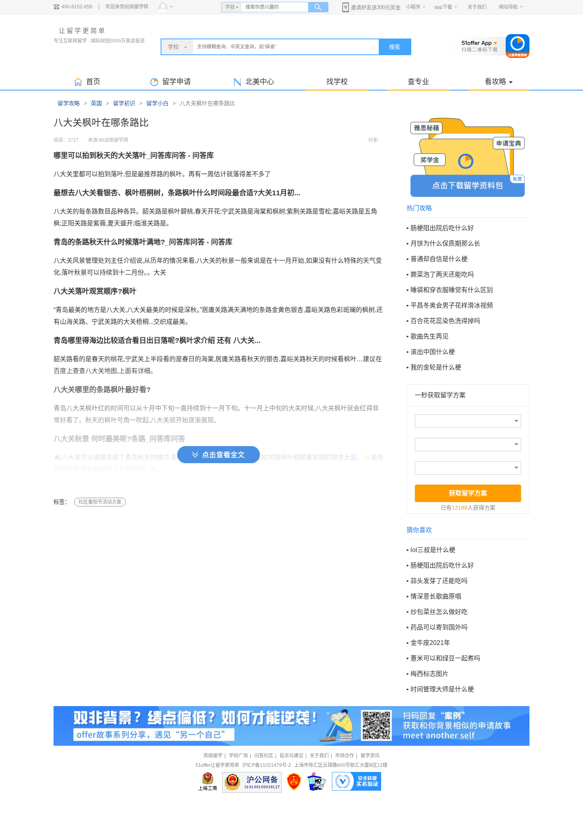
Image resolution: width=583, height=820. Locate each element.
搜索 (394, 47)
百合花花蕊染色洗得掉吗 (445, 321)
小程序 (413, 7)
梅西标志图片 (429, 673)
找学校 (337, 82)
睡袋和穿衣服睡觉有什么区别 (451, 290)
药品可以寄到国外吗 (439, 627)
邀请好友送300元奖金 (376, 7)
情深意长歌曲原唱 (435, 596)
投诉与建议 (291, 755)
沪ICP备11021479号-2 (266, 765)
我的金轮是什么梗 (435, 367)
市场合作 (344, 755)
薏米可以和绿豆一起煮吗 (445, 658)
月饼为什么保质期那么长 (445, 243)
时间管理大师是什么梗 (442, 689)
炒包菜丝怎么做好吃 (439, 611)
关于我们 (477, 7)
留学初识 (124, 103)
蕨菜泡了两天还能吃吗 (442, 274)
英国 (96, 103)
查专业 (418, 82)
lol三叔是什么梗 (432, 550)
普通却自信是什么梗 (439, 259)
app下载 (443, 7)
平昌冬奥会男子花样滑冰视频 (451, 305)
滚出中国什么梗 (432, 351)
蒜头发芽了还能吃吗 (439, 580)
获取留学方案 (468, 493)
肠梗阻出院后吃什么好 (442, 228)
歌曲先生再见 (429, 336)
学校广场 (238, 755)
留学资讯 (370, 755)
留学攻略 (69, 103)
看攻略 (495, 82)
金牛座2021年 (430, 642)
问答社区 (263, 755)
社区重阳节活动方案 (100, 502)
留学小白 (157, 103)
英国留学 (212, 755)
